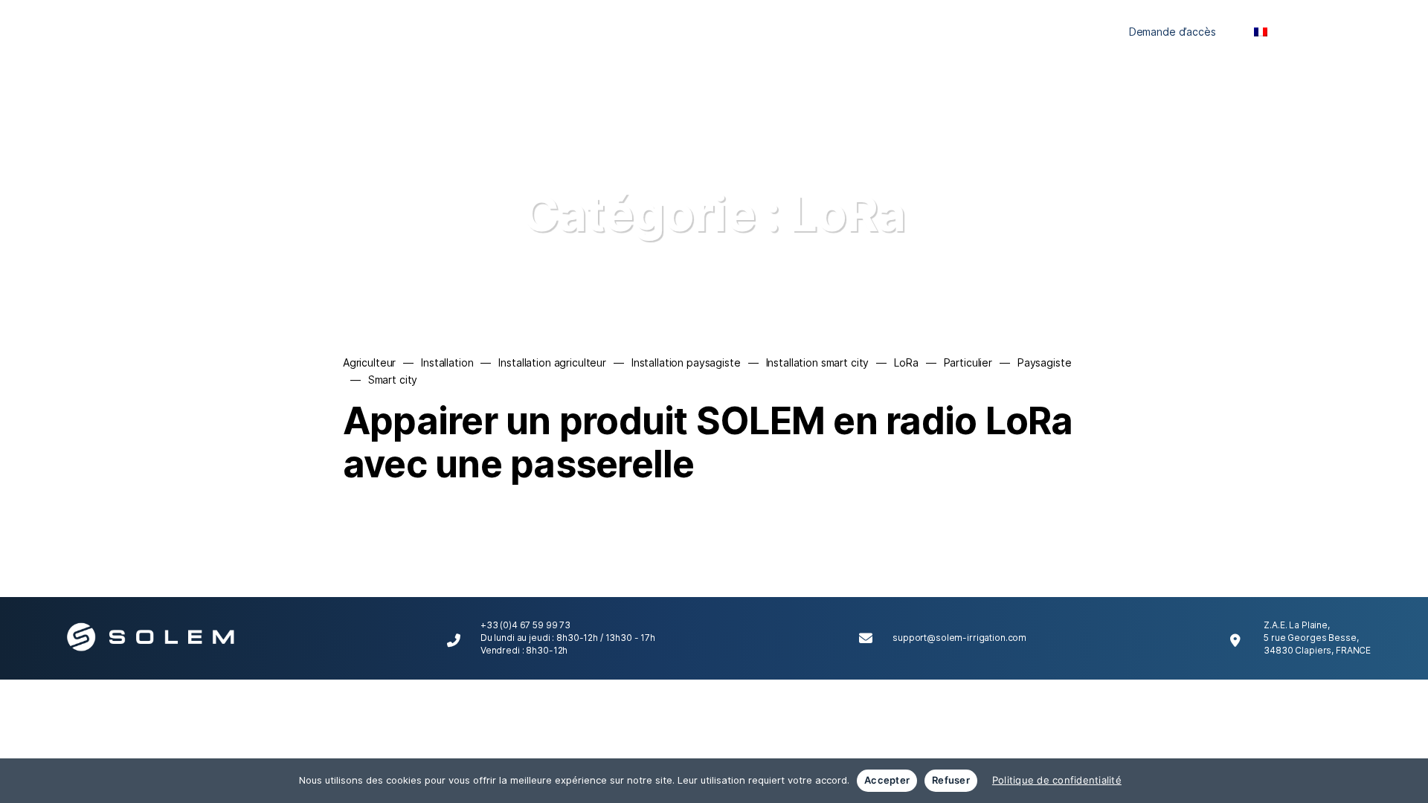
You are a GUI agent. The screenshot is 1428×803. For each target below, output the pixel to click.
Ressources (1066, 31)
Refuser (951, 780)
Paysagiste (1044, 362)
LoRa (906, 362)
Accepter (887, 780)
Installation (447, 362)
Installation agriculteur (552, 362)
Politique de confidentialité (1057, 780)
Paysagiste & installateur (762, 31)
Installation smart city (817, 362)
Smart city (393, 379)
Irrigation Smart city (967, 31)
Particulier (655, 31)
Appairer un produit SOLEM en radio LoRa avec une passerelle (708, 442)
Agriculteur (871, 31)
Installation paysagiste (686, 362)
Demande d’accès (1172, 31)
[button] (1348, 32)
